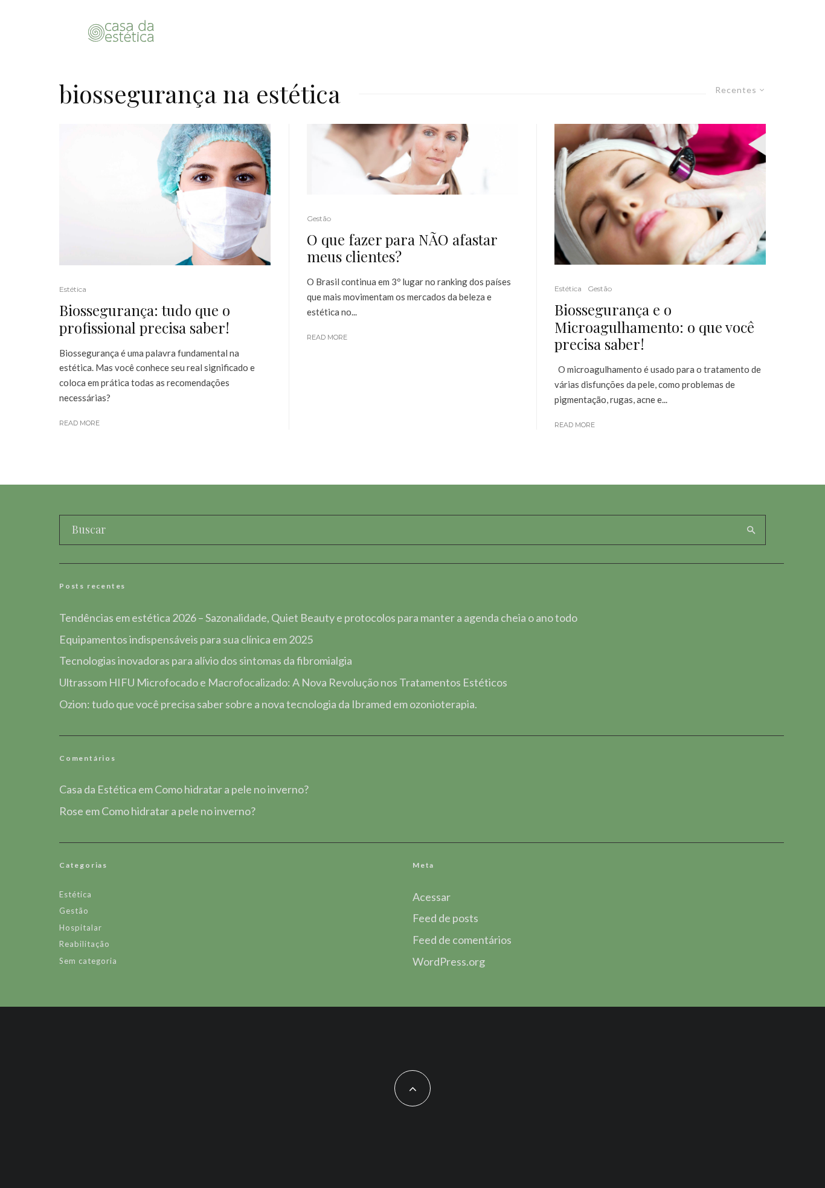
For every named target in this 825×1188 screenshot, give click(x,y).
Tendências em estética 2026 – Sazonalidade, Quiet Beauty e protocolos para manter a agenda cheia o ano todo (318, 617)
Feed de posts (445, 918)
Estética (72, 289)
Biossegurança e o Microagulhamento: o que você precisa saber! (654, 327)
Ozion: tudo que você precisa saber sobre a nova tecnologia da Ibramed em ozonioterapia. (268, 704)
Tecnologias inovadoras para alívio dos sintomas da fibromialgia (205, 660)
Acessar (431, 896)
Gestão (319, 218)
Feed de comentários (462, 939)
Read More (79, 423)
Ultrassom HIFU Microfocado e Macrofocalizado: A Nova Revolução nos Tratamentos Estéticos (283, 682)
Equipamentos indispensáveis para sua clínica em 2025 (186, 639)
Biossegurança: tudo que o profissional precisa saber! (144, 319)
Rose (71, 811)
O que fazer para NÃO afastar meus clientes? (402, 248)
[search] (751, 529)
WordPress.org (448, 961)
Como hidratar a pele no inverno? (232, 789)
